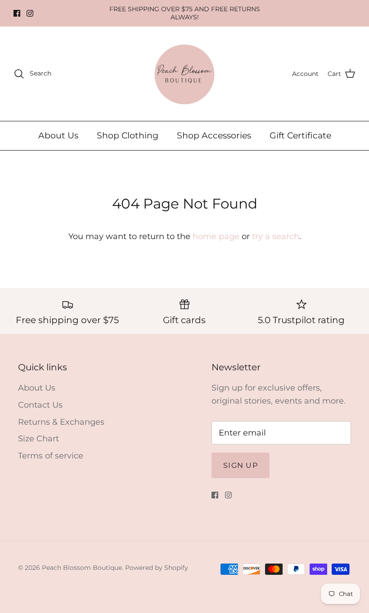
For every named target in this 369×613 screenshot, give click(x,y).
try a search (275, 236)
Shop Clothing (127, 135)
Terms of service (50, 456)
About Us (58, 135)
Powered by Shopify (156, 568)
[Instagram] (30, 13)
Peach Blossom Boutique (82, 568)
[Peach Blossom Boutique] (184, 74)
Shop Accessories (214, 135)
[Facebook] (17, 13)
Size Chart (38, 439)
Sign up (240, 465)
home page (216, 236)
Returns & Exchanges (61, 422)
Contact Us (40, 405)
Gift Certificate (300, 135)
